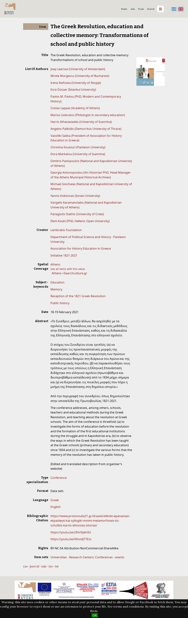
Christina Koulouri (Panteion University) (77, 147)
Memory (56, 289)
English (55, 507)
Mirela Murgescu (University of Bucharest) (79, 76)
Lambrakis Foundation (66, 230)
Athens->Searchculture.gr (69, 273)
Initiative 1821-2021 (63, 255)
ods (43, 566)
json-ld (34, 566)
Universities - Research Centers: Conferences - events (87, 557)
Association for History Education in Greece (80, 248)
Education (57, 282)
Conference (58, 478)
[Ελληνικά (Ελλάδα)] (174, 9)
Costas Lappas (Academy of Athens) (75, 108)
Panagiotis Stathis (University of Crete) (77, 214)
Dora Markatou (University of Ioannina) (77, 154)
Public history (59, 303)
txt (57, 566)
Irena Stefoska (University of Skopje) (75, 83)
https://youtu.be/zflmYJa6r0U (70, 532)
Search (150, 9)
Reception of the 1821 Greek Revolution (78, 296)
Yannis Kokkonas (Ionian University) (75, 196)
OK (95, 615)
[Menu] (160, 9)
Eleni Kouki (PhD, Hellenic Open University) (80, 221)
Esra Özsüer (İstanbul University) (73, 90)
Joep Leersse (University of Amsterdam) (77, 69)
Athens (55, 264)
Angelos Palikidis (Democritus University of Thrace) (85, 129)
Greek (54, 500)
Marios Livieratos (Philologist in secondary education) (87, 115)
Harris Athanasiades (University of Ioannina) (81, 122)
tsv (51, 566)
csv (25, 566)
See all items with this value (67, 269)
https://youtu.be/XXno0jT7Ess (70, 539)
